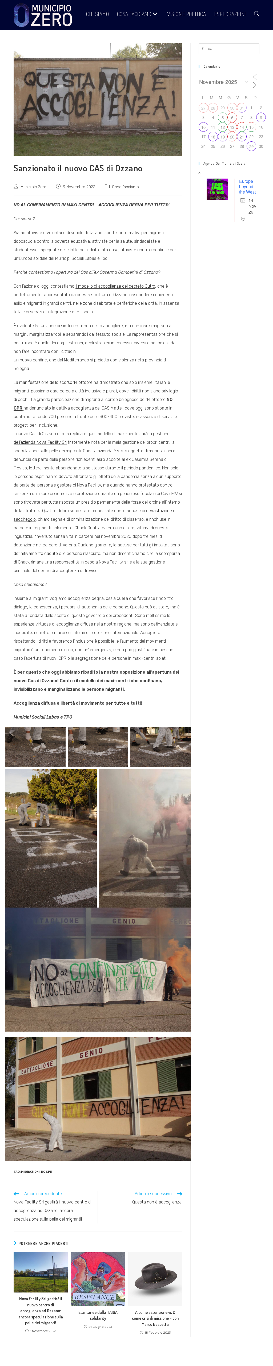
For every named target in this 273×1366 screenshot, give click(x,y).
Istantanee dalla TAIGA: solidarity (98, 1315)
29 (251, 146)
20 (232, 137)
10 (203, 127)
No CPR (46, 1172)
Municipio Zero (33, 186)
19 (222, 137)
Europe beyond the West (247, 186)
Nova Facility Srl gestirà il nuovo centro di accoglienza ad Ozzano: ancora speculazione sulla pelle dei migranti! (40, 1310)
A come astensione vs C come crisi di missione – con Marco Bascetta (155, 1318)
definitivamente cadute (36, 553)
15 (251, 127)
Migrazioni (30, 1172)
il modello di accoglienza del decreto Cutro (115, 286)
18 (213, 137)
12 (222, 127)
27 (203, 108)
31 (242, 108)
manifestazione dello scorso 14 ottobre (56, 382)
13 (232, 127)
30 (232, 108)
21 (242, 137)
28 (213, 108)
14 (242, 127)
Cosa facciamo (125, 186)
